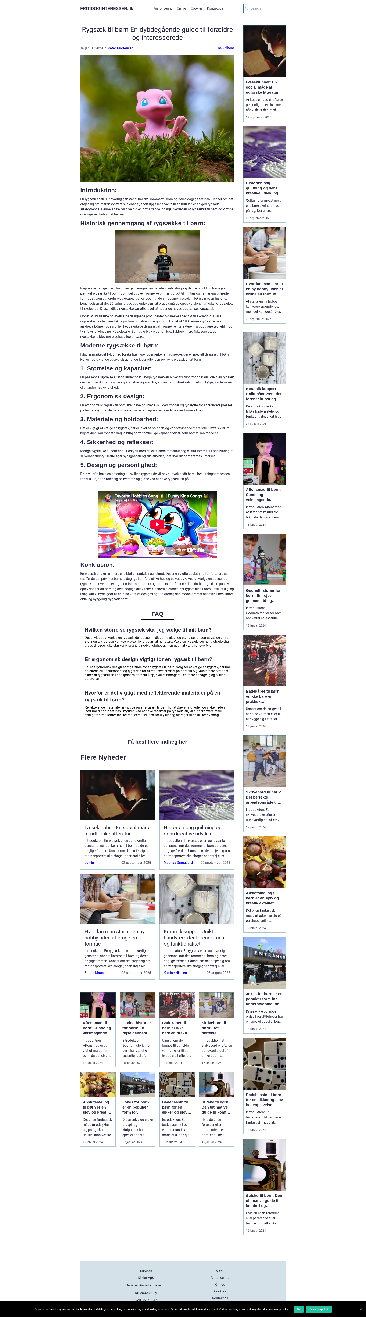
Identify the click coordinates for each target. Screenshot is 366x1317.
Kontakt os (215, 8)
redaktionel (226, 48)
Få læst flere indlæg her (157, 742)
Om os (182, 8)
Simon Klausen (96, 973)
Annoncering (163, 8)
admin (89, 863)
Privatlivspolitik (319, 1309)
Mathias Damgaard (178, 863)
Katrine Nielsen (175, 973)
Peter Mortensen (120, 48)
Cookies (197, 8)
